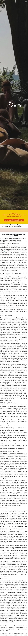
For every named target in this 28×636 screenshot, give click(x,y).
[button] (26, 2)
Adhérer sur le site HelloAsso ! (14, 220)
